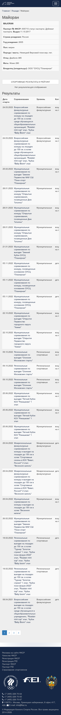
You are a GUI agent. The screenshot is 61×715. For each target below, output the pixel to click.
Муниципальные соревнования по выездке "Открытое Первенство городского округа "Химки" (23, 320)
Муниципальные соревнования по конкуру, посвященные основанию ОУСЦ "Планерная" (24, 269)
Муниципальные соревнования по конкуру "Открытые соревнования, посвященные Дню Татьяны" (23, 195)
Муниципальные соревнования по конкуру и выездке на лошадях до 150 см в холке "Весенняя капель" (24, 505)
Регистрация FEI (9, 661)
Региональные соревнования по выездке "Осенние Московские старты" (23, 356)
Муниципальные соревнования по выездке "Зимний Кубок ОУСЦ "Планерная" (22, 252)
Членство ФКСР (9, 655)
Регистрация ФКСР (11, 658)
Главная (6, 10)
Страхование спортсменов (14, 669)
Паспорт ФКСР (9, 663)
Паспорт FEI (8, 666)
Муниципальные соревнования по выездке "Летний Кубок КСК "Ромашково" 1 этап (24, 399)
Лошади (15, 10)
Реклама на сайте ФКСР (13, 652)
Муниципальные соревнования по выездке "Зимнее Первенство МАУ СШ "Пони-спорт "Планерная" (23, 175)
